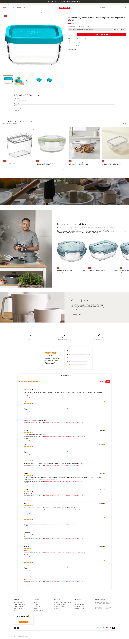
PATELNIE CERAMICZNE (19, 604)
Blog (9, 7)
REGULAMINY (57, 608)
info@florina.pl (9, 3)
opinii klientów (50, 358)
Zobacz (124, 123)
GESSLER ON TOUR (38, 610)
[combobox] (108, 7)
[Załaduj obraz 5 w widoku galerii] (49, 80)
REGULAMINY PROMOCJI (59, 606)
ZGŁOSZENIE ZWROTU (79, 608)
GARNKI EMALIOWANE (19, 602)
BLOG (35, 608)
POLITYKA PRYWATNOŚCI (59, 604)
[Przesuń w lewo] (64, 169)
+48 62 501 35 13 (21, 3)
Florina (4, 12)
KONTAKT (36, 604)
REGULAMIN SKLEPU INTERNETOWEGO (63, 602)
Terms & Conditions (30, 633)
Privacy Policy (17, 633)
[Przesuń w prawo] (62, 45)
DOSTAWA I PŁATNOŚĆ (80, 604)
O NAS (35, 602)
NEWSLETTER (37, 606)
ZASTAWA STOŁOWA (18, 608)
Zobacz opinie (24, 622)
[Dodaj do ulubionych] (125, 17)
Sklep (4, 7)
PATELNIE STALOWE (18, 606)
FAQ (75, 602)
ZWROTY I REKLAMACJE (80, 606)
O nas (13, 7)
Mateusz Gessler (21, 7)
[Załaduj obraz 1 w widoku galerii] (8, 80)
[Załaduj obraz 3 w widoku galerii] (29, 80)
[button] (59, 375)
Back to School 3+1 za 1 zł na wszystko (15, 12)
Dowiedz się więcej (77, 314)
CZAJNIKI (16, 610)
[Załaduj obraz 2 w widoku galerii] (19, 80)
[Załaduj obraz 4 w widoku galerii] (39, 80)
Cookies (23, 633)
